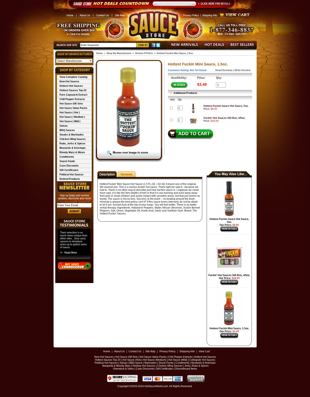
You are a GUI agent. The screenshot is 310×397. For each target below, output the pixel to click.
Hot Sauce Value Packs (73, 108)
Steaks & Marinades (71, 134)
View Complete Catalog (73, 77)
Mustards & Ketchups (72, 147)
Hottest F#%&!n (144, 53)
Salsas (63, 125)
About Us (119, 351)
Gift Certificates (68, 170)
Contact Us (135, 351)
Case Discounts (69, 165)
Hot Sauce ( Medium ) (72, 116)
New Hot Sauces (69, 81)
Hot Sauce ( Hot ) (69, 112)
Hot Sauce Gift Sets (71, 103)
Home (99, 53)
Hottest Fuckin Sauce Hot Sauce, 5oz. (226, 105)
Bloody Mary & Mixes (72, 152)
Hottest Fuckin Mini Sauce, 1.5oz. (229, 328)
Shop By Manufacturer (118, 53)
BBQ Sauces (67, 130)
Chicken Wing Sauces (72, 139)
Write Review (242, 70)
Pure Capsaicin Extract (73, 94)
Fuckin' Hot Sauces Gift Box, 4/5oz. (224, 118)
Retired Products (69, 178)
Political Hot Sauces (71, 174)
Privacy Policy (167, 351)
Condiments (66, 156)
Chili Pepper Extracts (72, 99)
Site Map (150, 351)
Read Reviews (224, 70)
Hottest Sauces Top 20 (72, 90)
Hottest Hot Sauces (71, 85)
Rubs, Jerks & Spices (72, 143)
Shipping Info (187, 351)
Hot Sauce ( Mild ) (69, 121)
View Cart (204, 351)
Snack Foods (67, 161)
